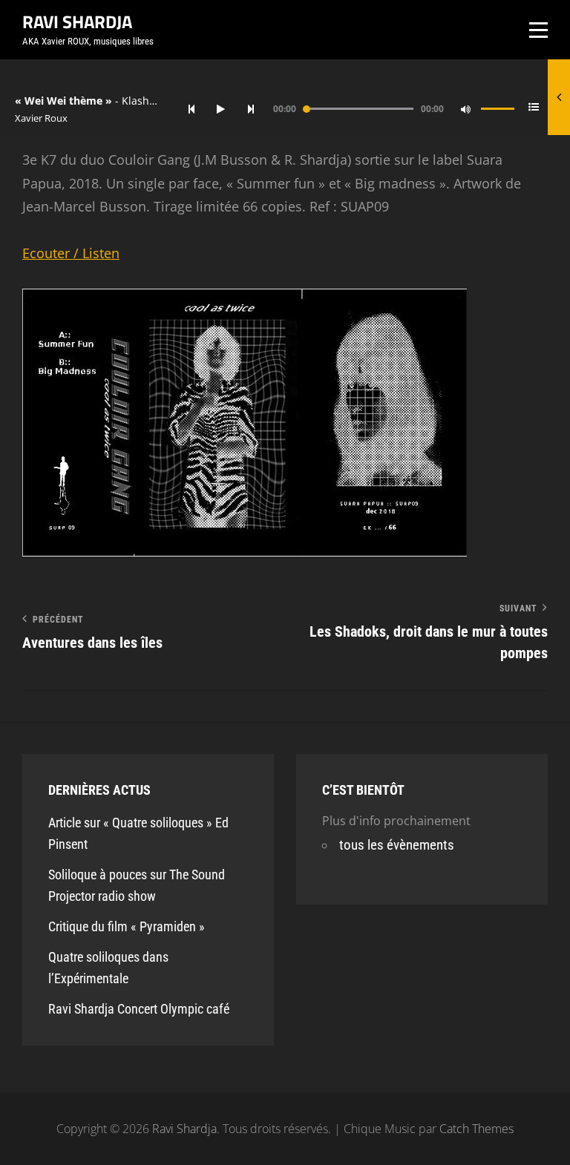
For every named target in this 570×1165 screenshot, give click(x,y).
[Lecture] (221, 109)
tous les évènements (396, 844)
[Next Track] (251, 109)
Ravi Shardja (77, 21)
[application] (366, 109)
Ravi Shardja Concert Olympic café (138, 1009)
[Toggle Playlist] (534, 109)
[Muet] (466, 109)
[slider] (497, 115)
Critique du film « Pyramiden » (126, 926)
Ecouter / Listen (70, 253)
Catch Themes (476, 1128)
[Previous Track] (191, 109)
